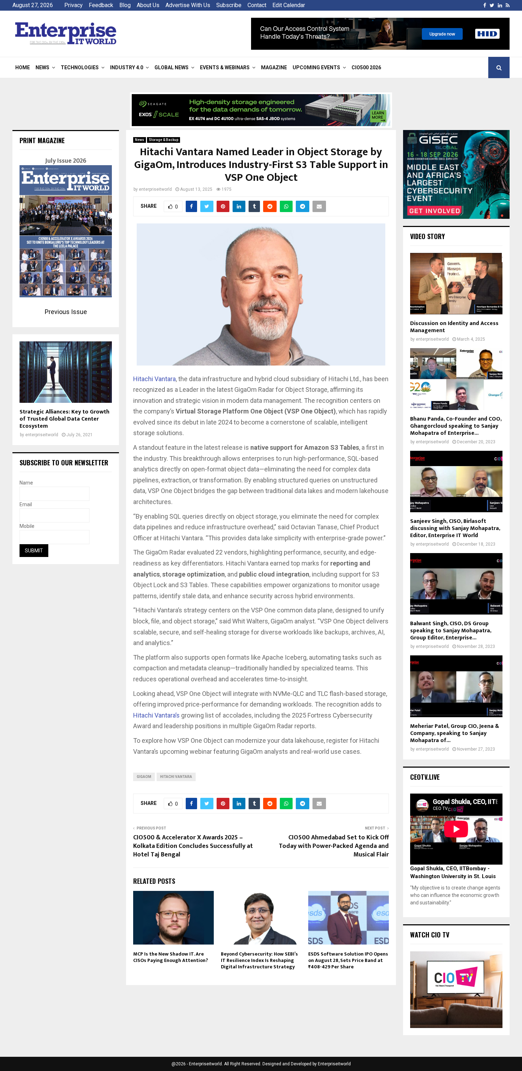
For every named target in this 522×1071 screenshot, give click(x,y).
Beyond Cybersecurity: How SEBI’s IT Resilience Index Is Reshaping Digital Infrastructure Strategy (259, 960)
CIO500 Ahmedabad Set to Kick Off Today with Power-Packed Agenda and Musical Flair (334, 846)
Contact (257, 5)
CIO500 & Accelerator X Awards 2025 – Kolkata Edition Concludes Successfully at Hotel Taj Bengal (193, 846)
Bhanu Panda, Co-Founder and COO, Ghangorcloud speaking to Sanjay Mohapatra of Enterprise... (455, 426)
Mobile (27, 526)
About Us (148, 5)
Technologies (80, 67)
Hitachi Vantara (154, 379)
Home (22, 67)
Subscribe (228, 5)
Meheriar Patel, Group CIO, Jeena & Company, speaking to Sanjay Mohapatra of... (454, 733)
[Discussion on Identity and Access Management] (456, 283)
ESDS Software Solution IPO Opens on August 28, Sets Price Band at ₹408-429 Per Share (348, 960)
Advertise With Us (187, 5)
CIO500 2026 (366, 67)
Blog (125, 5)
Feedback (101, 5)
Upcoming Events (316, 67)
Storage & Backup (163, 140)
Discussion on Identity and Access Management (454, 327)
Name (26, 483)
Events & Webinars (225, 67)
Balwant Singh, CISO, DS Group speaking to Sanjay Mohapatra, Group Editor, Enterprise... (450, 631)
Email (26, 504)
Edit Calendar (288, 5)
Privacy (73, 5)
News (42, 67)
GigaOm (144, 777)
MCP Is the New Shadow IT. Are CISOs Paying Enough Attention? (170, 957)
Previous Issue (66, 311)
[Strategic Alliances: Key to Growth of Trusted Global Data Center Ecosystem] (66, 372)
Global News (171, 67)
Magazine (274, 67)
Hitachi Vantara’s (156, 715)
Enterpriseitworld (334, 1063)
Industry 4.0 (126, 67)
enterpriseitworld (155, 189)
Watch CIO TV (429, 934)
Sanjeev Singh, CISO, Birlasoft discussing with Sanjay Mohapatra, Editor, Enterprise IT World (455, 528)
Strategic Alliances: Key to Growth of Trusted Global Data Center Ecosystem (64, 419)
